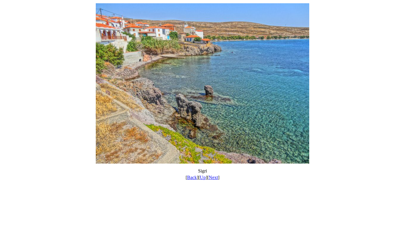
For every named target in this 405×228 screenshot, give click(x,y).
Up (203, 177)
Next (213, 177)
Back (192, 177)
